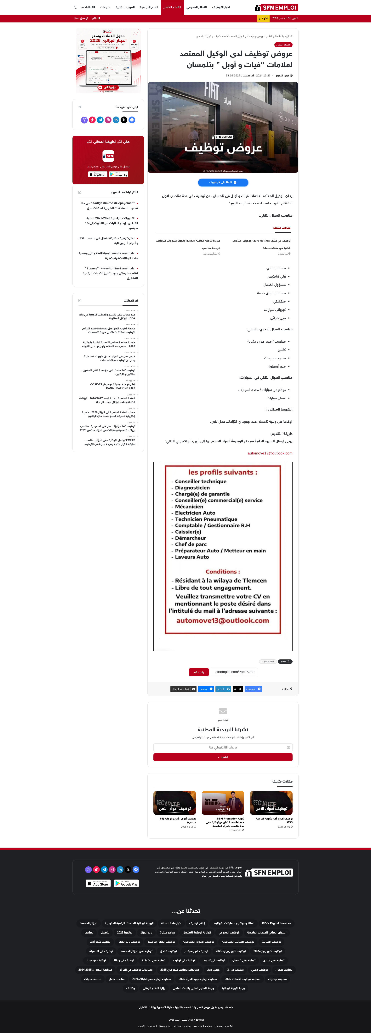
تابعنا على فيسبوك (220, 182)
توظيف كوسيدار (96, 960)
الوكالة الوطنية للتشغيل (197, 933)
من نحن (219, 1026)
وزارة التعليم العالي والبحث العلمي (193, 988)
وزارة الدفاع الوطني (154, 988)
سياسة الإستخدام (182, 1026)
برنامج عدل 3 (167, 933)
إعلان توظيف (197, 923)
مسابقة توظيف (277, 979)
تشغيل (105, 933)
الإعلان (96, 18)
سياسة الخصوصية (203, 1026)
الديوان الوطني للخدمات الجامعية (266, 933)
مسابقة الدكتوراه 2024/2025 (95, 970)
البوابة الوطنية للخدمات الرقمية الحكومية (129, 923)
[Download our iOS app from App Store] (98, 884)
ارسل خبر (152, 1026)
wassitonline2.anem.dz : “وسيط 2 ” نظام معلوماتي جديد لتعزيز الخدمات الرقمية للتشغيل (110, 273)
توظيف (89, 933)
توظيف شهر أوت (100, 942)
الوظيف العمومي (229, 933)
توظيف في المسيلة (101, 951)
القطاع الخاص (172, 7)
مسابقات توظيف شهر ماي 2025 (179, 970)
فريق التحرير (282, 75)
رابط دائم (199, 672)
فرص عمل (213, 970)
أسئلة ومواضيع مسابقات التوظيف (233, 923)
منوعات (105, 7)
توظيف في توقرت (184, 960)
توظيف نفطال (284, 970)
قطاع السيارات (268, 661)
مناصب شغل (117, 979)
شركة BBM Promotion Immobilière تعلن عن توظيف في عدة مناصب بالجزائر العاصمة (225, 822)
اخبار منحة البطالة (171, 923)
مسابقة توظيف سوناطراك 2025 (151, 979)
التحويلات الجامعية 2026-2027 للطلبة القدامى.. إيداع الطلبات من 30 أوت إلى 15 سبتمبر (111, 223)
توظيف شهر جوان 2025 (268, 951)
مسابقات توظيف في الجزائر (136, 970)
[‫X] (124, 120)
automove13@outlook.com (270, 453)
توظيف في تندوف (214, 960)
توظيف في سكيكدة (153, 960)
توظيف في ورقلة (124, 960)
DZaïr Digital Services (276, 923)
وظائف (130, 988)
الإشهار (141, 1026)
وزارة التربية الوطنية (233, 988)
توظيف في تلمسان (243, 960)
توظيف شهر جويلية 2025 (231, 951)
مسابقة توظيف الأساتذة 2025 (242, 979)
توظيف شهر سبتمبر (196, 951)
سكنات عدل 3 (235, 970)
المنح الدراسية (149, 7)
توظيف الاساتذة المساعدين (238, 942)
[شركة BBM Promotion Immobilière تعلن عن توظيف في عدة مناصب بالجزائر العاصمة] (223, 803)
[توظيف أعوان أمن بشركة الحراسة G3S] (271, 803)
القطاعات (89, 7)
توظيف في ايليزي (273, 960)
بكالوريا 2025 (125, 933)
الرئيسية (286, 36)
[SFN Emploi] (276, 7)
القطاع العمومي (196, 7)
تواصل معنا (81, 18)
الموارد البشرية (125, 7)
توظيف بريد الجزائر (129, 942)
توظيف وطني (259, 970)
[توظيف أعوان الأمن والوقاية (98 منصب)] (174, 803)
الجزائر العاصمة (88, 923)
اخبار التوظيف (221, 7)
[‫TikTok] (92, 120)
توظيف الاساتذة (271, 942)
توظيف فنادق (168, 951)
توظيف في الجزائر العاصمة (136, 951)
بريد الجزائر (146, 933)
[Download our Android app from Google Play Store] (126, 884)
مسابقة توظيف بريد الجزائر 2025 (198, 979)
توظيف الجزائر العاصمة (161, 942)
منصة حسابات (92, 979)
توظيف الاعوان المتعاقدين (198, 942)
